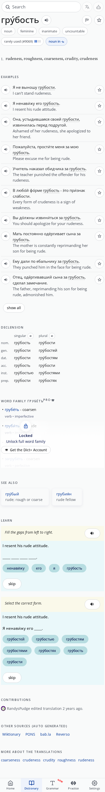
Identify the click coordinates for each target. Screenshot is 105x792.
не (18, 87)
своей (55, 119)
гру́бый (12, 493)
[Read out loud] (46, 20)
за (67, 146)
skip (12, 583)
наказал (36, 168)
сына (71, 233)
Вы (15, 217)
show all (14, 308)
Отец (17, 277)
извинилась (24, 125)
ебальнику (46, 261)
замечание (37, 282)
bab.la (45, 734)
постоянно (33, 233)
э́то (66, 190)
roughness (67, 760)
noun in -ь (56, 41)
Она (16, 119)
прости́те (45, 146)
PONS (30, 734)
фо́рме (36, 190)
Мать (17, 233)
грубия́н (64, 493)
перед (41, 125)
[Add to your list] (99, 20)
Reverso (63, 734)
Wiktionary (11, 734)
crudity (49, 760)
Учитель (20, 168)
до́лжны (27, 217)
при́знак (77, 190)
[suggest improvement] (87, 20)
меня (59, 146)
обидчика (54, 168)
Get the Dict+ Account (28, 450)
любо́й (22, 190)
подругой (57, 125)
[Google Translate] (87, 7)
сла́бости (21, 196)
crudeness (32, 760)
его (39, 103)
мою (74, 146)
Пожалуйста (24, 146)
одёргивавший (38, 277)
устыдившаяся (35, 119)
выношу (29, 87)
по (33, 261)
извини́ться (47, 217)
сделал (19, 282)
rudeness (86, 760)
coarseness (10, 760)
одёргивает (54, 233)
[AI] (98, 7)
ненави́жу (25, 103)
